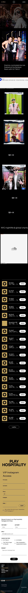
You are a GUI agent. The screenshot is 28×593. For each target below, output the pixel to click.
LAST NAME (17, 525)
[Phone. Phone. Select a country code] (5, 494)
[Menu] (14, 2)
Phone (4, 491)
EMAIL (4, 503)
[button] (21, 112)
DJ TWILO (3, 1)
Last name (5, 485)
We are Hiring (24, 587)
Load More (14, 427)
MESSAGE (3, 548)
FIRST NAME (4, 525)
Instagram (5, 497)
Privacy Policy (4, 584)
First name (5, 479)
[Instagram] (4, 580)
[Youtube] (2, 580)
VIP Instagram (4, 585)
